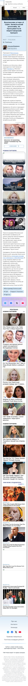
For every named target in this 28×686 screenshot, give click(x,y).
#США (6, 291)
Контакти (14, 624)
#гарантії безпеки (16, 291)
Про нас (14, 621)
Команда (14, 627)
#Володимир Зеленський (12, 288)
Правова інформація (14, 637)
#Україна (7, 294)
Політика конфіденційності (14, 640)
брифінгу (10, 69)
